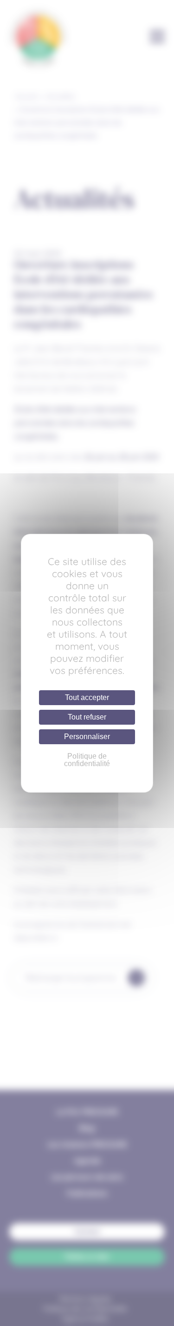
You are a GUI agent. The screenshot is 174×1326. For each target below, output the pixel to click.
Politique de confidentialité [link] (87, 759)
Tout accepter (87, 697)
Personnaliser (87, 736)
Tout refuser (87, 717)
